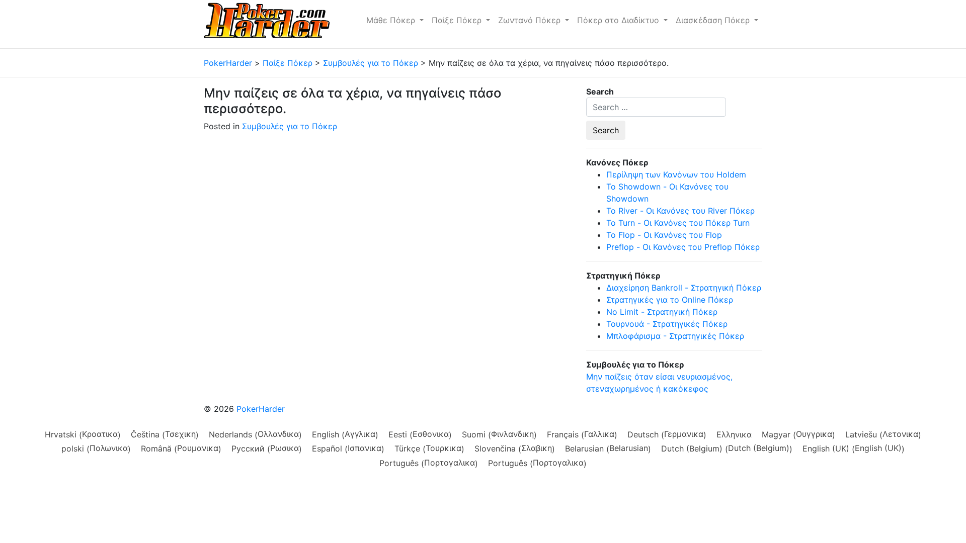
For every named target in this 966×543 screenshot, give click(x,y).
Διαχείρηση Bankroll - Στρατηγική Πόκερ (683, 288)
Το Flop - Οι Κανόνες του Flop (664, 235)
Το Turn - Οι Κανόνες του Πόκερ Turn (678, 223)
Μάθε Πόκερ (392, 20)
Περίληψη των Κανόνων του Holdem (676, 174)
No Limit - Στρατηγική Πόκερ (661, 312)
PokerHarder (260, 409)
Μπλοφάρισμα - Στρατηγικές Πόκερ (675, 336)
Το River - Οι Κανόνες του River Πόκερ (680, 211)
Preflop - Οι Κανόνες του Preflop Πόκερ (683, 247)
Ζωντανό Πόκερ (530, 20)
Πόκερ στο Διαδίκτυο (619, 20)
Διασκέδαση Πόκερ (714, 20)
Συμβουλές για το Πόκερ (289, 126)
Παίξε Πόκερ (458, 20)
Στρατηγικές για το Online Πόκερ (669, 300)
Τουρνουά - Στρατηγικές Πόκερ (667, 324)
